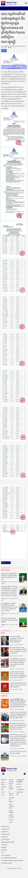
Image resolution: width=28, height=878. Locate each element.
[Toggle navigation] (25, 3)
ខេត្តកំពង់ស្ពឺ (4, 845)
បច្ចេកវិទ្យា (3, 787)
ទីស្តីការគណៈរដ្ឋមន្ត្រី (6, 562)
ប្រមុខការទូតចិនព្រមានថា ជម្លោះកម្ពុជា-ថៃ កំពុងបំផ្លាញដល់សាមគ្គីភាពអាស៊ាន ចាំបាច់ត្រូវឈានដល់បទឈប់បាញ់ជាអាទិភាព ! (18, 650)
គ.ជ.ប (2, 852)
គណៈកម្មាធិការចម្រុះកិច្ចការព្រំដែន (9, 858)
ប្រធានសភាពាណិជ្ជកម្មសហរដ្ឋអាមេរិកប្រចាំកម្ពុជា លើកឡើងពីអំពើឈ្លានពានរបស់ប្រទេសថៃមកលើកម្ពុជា (17, 639)
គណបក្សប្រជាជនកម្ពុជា (6, 863)
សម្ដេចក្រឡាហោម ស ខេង (11, 806)
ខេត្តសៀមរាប (4, 850)
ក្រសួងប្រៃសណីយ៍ (5, 834)
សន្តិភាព (11, 822)
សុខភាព (3, 792)
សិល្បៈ (2, 795)
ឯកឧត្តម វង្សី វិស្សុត (11, 811)
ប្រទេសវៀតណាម (20, 789)
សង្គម (5, 47)
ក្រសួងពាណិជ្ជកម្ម (5, 839)
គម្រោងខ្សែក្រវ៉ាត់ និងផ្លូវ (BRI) (20, 780)
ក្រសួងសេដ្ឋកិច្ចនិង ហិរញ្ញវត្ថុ (7, 842)
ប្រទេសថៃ (18, 787)
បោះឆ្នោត (11, 819)
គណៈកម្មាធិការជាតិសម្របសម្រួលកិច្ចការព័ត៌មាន (12, 860)
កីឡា (2, 789)
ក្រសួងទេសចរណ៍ (5, 829)
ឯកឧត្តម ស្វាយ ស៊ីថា (11, 816)
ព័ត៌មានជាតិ (3, 581)
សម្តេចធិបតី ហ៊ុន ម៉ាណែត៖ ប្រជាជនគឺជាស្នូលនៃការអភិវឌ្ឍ (18, 752)
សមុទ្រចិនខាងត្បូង (19, 793)
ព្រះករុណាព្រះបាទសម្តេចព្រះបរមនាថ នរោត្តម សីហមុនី (11, 784)
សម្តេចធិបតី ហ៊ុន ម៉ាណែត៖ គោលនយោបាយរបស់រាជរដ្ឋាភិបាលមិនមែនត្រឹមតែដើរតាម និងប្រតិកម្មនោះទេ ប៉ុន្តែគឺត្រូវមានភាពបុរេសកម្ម (18, 726)
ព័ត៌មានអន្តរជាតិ (3, 783)
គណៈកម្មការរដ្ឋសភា (5, 855)
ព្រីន (4, 51)
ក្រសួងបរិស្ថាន (4, 831)
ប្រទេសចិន (19, 784)
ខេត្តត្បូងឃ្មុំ (3, 847)
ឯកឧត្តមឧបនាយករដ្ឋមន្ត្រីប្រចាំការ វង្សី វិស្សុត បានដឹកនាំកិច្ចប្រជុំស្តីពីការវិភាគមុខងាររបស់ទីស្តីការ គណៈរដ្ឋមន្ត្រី (9, 576)
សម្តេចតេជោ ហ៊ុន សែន (11, 793)
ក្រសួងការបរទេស (5, 826)
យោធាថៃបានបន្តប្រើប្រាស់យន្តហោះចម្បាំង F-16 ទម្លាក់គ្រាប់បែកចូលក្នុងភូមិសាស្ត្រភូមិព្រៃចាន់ (18, 685)
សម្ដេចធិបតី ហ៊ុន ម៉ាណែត (11, 799)
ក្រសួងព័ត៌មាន (4, 837)
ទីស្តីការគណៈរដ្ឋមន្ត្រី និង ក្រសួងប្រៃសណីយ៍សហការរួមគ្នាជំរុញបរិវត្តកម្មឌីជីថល (9, 620)
